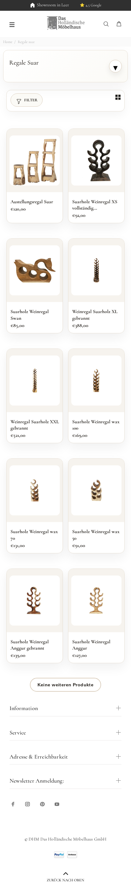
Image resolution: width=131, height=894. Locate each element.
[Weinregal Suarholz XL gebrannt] (96, 270)
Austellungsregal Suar (31, 202)
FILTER (31, 100)
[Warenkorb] (119, 24)
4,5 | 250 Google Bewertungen (82, 5)
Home (7, 42)
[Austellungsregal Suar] (35, 160)
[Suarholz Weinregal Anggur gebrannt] (35, 601)
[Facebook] (13, 804)
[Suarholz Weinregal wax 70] (35, 490)
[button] (12, 24)
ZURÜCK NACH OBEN (65, 880)
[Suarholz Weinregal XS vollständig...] (96, 160)
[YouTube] (57, 804)
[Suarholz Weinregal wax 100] (96, 381)
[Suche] (107, 24)
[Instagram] (27, 804)
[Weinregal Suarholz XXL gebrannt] (35, 381)
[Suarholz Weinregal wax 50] (96, 490)
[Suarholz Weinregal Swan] (35, 270)
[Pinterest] (42, 804)
